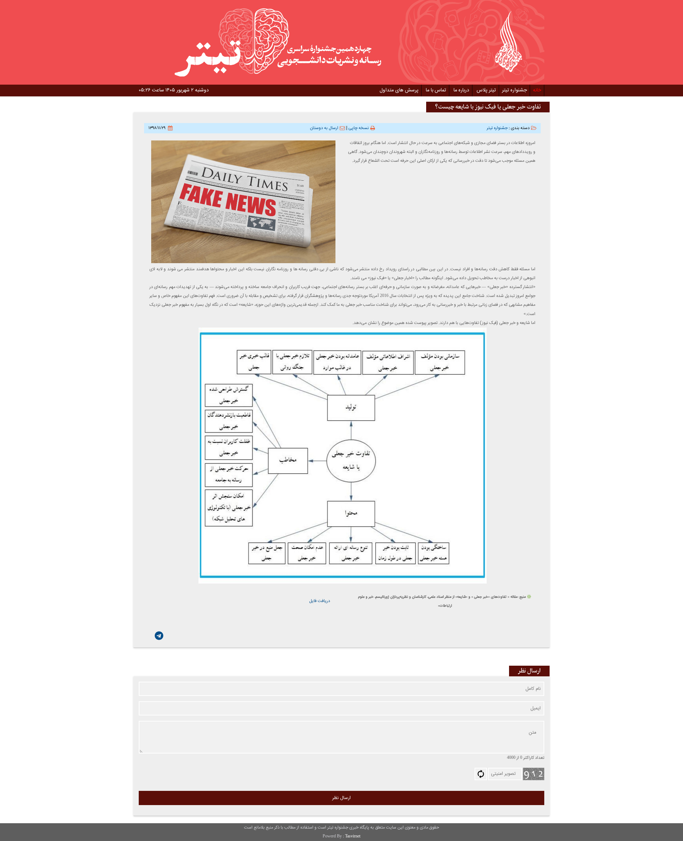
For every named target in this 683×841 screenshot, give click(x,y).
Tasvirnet (352, 836)
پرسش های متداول (399, 90)
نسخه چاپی (358, 128)
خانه (537, 90)
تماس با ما (436, 90)
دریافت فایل (319, 601)
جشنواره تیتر (514, 90)
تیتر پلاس (486, 90)
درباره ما (461, 90)
